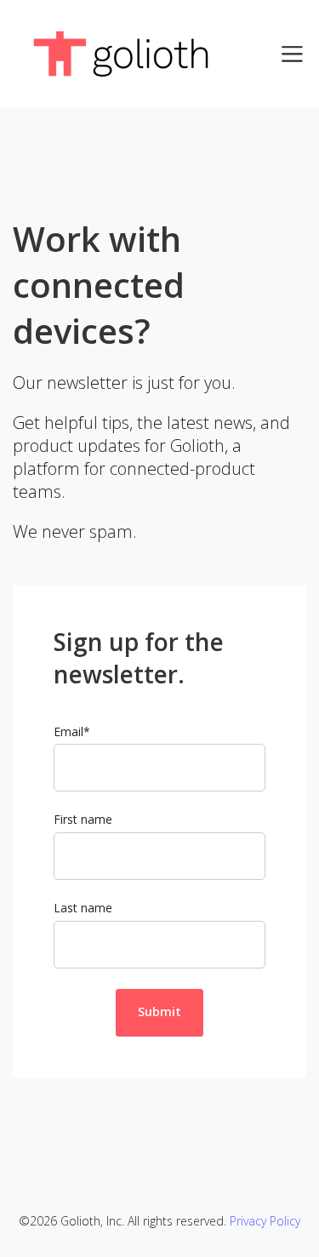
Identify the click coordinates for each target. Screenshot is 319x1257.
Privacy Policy (265, 1221)
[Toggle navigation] (292, 54)
